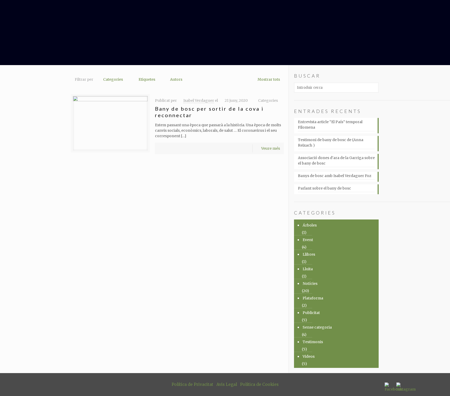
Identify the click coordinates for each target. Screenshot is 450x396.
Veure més (270, 148)
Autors (176, 79)
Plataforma (313, 298)
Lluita (308, 269)
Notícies (310, 283)
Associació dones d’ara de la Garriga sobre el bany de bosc (336, 160)
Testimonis (313, 342)
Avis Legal (226, 384)
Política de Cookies (259, 384)
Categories (113, 79)
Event (308, 239)
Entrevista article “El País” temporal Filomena (330, 125)
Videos (309, 356)
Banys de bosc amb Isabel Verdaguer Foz (334, 175)
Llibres (309, 254)
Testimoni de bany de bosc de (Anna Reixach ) (330, 142)
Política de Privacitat (192, 384)
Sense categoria (317, 327)
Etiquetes (147, 79)
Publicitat (311, 312)
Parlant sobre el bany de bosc (324, 188)
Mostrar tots (269, 79)
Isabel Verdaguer (198, 100)
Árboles (310, 225)
